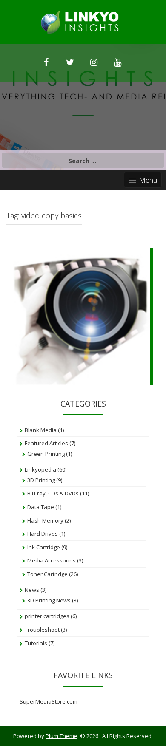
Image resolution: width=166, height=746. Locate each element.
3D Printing (41, 480)
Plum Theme (61, 736)
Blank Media (41, 430)
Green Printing (46, 454)
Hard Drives (42, 533)
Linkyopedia (40, 469)
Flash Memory (45, 520)
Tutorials (36, 643)
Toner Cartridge (47, 574)
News (32, 589)
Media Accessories (51, 560)
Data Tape (40, 507)
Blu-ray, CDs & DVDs (53, 493)
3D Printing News (49, 600)
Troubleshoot (42, 629)
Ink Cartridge (43, 547)
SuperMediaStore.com (48, 701)
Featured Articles (46, 443)
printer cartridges (47, 616)
